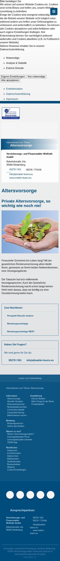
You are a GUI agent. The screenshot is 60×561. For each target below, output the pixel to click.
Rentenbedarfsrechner (17, 407)
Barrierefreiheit (13, 464)
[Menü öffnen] (54, 11)
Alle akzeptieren (10, 80)
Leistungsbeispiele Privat (18, 437)
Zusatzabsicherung (15, 412)
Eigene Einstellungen (13, 76)
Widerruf (11, 467)
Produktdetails (37, 404)
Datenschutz (12, 456)
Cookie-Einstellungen (16, 470)
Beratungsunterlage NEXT (20, 331)
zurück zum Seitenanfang (30, 378)
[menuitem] (16, 406)
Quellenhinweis (14, 461)
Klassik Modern (38, 398)
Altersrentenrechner (16, 404)
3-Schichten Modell (15, 410)
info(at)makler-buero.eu (40, 360)
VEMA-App (12, 442)
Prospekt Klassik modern (20, 316)
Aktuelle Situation (15, 401)
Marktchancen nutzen (16, 415)
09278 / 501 (15, 360)
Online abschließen (15, 426)
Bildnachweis (13, 459)
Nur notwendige (36, 76)
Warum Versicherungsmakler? (20, 434)
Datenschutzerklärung (18, 94)
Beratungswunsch (15, 423)
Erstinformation (14, 88)
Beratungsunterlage (17, 323)
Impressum (12, 99)
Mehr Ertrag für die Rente (42, 401)
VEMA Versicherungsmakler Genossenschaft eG (29, 551)
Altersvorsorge (13, 398)
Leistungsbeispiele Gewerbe (19, 439)
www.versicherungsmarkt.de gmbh (30, 554)
